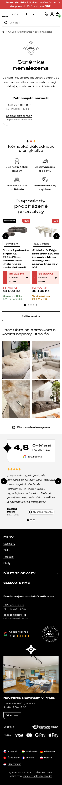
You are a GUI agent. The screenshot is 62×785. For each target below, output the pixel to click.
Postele (8, 556)
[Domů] (24, 14)
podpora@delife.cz (19, 115)
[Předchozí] (5, 236)
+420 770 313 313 (19, 105)
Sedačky (9, 543)
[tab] (25, 305)
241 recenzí (35, 456)
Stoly (7, 563)
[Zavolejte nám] (46, 14)
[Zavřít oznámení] (59, 2)
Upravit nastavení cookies (37, 776)
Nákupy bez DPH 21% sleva (22, 2)
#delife (42, 334)
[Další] (56, 236)
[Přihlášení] (52, 14)
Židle (6, 550)
